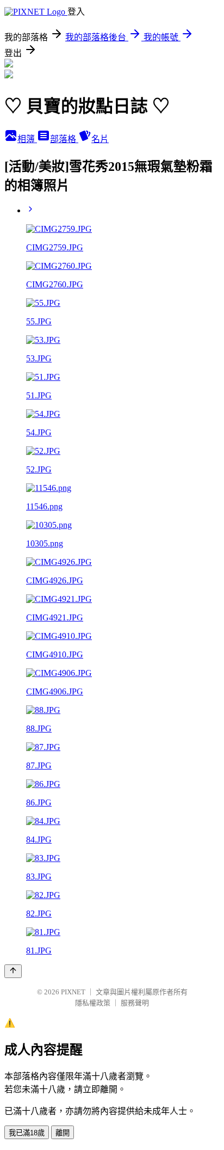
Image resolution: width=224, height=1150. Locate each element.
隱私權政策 (92, 1003)
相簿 (27, 139)
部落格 (64, 139)
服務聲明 (135, 1003)
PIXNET (73, 992)
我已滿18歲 (27, 1133)
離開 (62, 1133)
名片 (100, 139)
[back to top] (13, 971)
